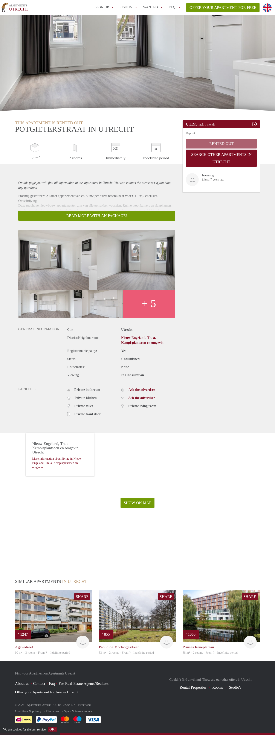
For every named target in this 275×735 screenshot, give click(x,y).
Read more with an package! (96, 216)
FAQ (172, 7)
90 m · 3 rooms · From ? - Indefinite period (42, 652)
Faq (52, 683)
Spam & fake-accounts (78, 711)
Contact (39, 683)
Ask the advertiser (141, 389)
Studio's (235, 687)
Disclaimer (53, 711)
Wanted (150, 7)
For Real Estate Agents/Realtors (83, 683)
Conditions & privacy (28, 711)
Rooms (217, 687)
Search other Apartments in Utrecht (221, 158)
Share (82, 596)
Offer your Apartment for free (222, 7)
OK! (52, 729)
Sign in (126, 7)
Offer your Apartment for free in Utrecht (46, 692)
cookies (17, 729)
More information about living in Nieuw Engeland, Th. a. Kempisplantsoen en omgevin (56, 463)
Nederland (84, 704)
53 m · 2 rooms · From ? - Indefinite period (126, 652)
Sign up (102, 7)
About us (22, 683)
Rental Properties (193, 687)
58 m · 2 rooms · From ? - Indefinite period (210, 652)
